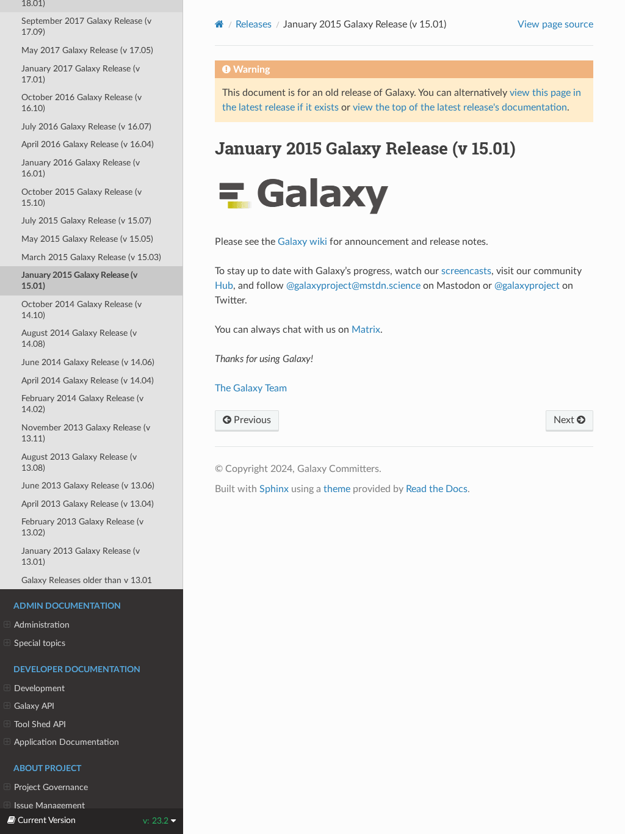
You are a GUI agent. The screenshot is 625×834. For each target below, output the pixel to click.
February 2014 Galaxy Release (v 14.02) (82, 404)
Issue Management (49, 805)
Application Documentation (66, 742)
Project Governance (51, 787)
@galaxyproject (527, 286)
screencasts (466, 271)
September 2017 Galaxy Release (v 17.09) (86, 26)
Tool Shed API (40, 724)
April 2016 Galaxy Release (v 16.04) (87, 144)
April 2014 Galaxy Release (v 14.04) (87, 380)
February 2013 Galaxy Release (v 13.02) (82, 527)
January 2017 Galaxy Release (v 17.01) (80, 74)
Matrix (366, 330)
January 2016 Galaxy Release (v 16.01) (80, 168)
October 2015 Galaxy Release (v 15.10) (81, 197)
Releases (254, 24)
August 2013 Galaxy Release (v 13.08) (79, 462)
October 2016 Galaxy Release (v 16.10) (81, 103)
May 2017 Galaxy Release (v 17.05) (87, 50)
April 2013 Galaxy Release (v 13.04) (87, 504)
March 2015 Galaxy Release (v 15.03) (91, 257)
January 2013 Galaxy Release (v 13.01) (80, 556)
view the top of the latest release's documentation (460, 107)
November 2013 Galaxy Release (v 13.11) (85, 433)
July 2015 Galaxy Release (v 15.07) (86, 220)
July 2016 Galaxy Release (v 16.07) (86, 126)
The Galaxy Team (251, 388)
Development (39, 688)
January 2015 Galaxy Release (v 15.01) (79, 280)
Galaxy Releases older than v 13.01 (86, 580)
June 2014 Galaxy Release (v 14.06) (87, 362)
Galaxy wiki (302, 242)
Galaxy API (34, 706)
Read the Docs (437, 489)
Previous (251, 420)
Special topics (39, 643)
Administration (42, 624)
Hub (224, 286)
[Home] (219, 24)
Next (565, 420)
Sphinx (274, 489)
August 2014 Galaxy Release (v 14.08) (79, 338)
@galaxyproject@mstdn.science (353, 286)
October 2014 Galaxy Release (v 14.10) (81, 310)
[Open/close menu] (7, 625)
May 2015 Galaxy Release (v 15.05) (87, 239)
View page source (555, 24)
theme (336, 489)
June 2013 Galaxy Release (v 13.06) (87, 485)
